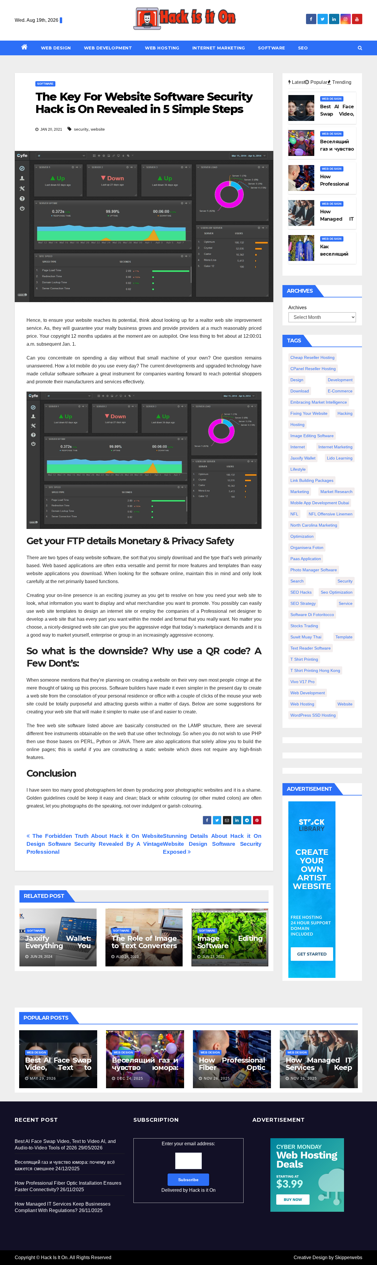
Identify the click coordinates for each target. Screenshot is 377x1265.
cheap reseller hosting (312, 357)
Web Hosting (162, 48)
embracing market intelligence (318, 402)
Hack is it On (202, 1190)
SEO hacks (301, 592)
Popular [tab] (318, 82)
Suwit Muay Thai (305, 637)
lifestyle (298, 469)
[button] (360, 47)
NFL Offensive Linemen (331, 514)
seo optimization (337, 592)
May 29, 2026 (43, 1078)
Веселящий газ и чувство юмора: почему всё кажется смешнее (145, 1071)
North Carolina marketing (313, 525)
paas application (305, 558)
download (299, 391)
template (344, 637)
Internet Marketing (218, 48)
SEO (303, 48)
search (297, 581)
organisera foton (306, 547)
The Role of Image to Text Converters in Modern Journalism (144, 949)
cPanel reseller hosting (313, 368)
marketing (299, 491)
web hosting (302, 704)
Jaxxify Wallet (302, 458)
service (346, 603)
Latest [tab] (298, 82)
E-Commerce (340, 391)
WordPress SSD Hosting (313, 715)
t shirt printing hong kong (315, 670)
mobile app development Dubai (319, 502)
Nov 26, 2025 (217, 1078)
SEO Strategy (303, 603)
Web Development (108, 48)
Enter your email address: (188, 1167)
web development (307, 692)
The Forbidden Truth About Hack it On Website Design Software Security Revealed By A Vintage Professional (95, 844)
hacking (345, 413)
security (81, 129)
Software (271, 48)
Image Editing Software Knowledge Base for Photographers (230, 949)
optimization (302, 536)
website (98, 129)
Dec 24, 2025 (130, 1078)
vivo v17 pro (302, 681)
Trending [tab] (341, 82)
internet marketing (335, 447)
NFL (294, 514)
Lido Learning (340, 458)
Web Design (56, 48)
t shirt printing (304, 659)
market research (336, 491)
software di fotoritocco (312, 614)
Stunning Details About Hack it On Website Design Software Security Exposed (212, 844)
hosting (297, 424)
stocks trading (304, 625)
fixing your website (309, 413)
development (340, 379)
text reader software (310, 648)
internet (297, 447)
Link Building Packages (311, 480)
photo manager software (313, 569)
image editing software (312, 435)
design (296, 379)
